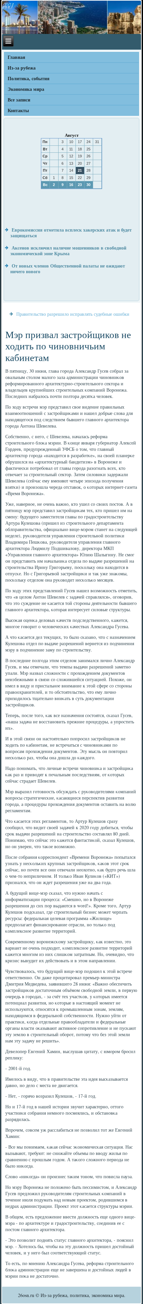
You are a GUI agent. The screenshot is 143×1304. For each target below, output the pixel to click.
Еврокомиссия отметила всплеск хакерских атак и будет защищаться (71, 232)
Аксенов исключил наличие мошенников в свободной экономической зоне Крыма (68, 250)
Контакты (18, 110)
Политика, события (29, 78)
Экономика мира (26, 89)
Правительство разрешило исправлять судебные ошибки (72, 314)
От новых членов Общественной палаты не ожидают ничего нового (67, 268)
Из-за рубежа (22, 67)
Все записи (19, 99)
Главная (16, 57)
